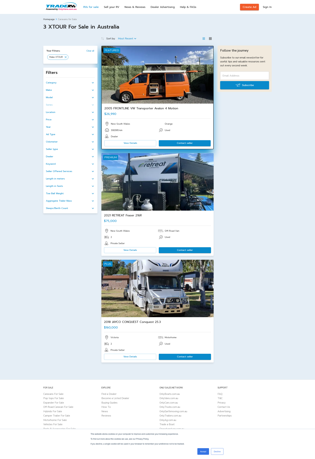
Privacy (222, 402)
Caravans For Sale (53, 394)
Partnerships (225, 415)
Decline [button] (217, 451)
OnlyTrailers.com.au (170, 415)
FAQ (220, 394)
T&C (220, 398)
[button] (57, 57)
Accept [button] (203, 451)
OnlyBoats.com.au (169, 394)
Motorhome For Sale (55, 420)
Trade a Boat (167, 424)
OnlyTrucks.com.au (169, 407)
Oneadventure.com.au (171, 428)
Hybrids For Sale (52, 411)
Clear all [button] (90, 51)
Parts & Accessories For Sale (59, 428)
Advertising (224, 411)
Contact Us (224, 407)
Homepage (49, 19)
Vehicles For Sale (53, 424)
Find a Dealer (108, 394)
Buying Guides (109, 402)
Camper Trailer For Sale (56, 415)
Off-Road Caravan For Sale (58, 407)
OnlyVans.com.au (168, 398)
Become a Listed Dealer (115, 398)
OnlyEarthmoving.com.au (173, 411)
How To (106, 407)
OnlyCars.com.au (168, 402)
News (104, 411)
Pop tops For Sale (53, 398)
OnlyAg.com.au (167, 420)
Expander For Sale (53, 402)
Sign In (267, 7)
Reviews (106, 415)
